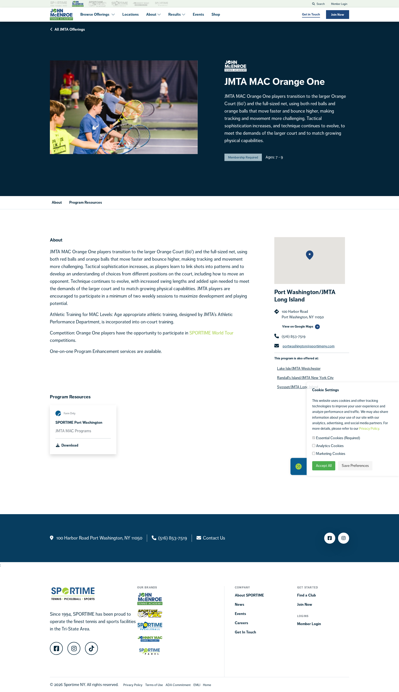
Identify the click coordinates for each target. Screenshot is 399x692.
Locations (130, 14)
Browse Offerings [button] (95, 14)
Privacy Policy (369, 428)
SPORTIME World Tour (210, 333)
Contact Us (214, 538)
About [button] (151, 14)
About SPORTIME (249, 595)
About (57, 202)
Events (198, 14)
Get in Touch (311, 14)
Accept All (324, 465)
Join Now (337, 15)
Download (69, 445)
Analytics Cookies (329, 446)
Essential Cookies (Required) (337, 438)
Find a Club (306, 595)
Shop (216, 14)
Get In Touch (245, 632)
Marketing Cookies (330, 453)
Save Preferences (355, 465)
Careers (241, 623)
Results (174, 14)
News (239, 604)
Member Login (339, 4)
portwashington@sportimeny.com (309, 346)
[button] (309, 255)
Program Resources (85, 202)
